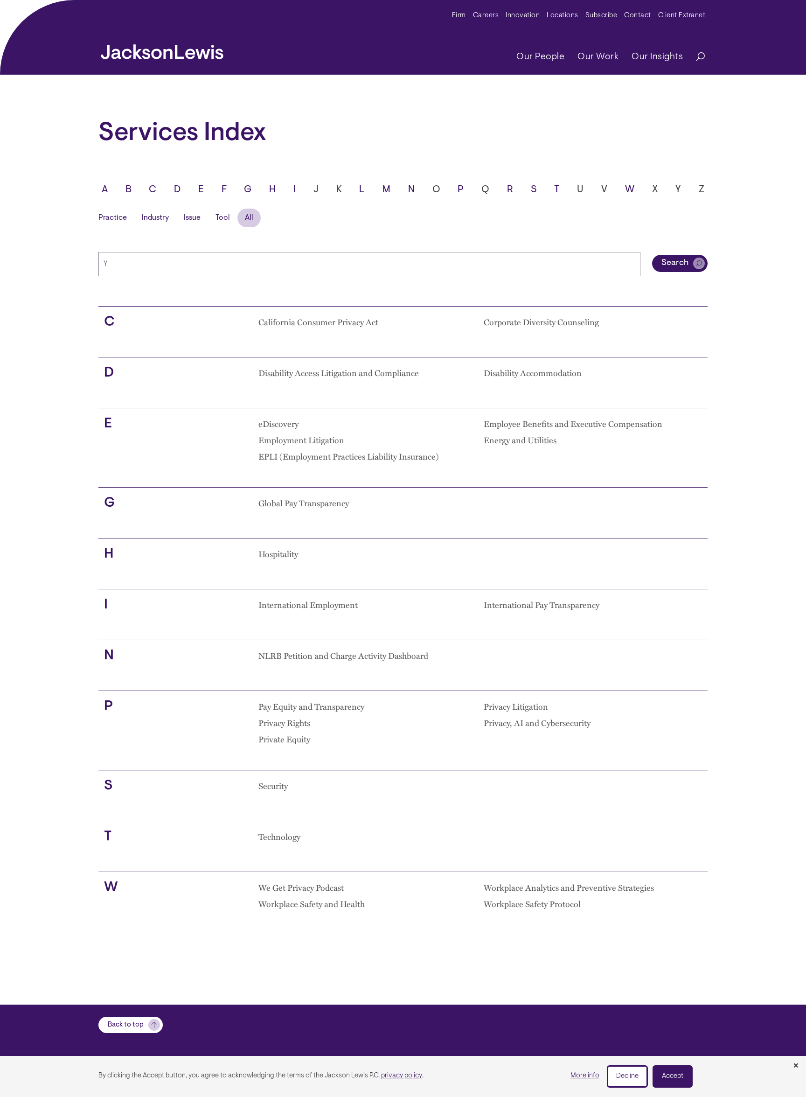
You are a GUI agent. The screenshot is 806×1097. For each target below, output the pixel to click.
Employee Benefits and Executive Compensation (573, 424)
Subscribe (601, 15)
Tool (222, 218)
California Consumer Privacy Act (318, 322)
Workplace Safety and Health (311, 904)
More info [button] (584, 1075)
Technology (279, 837)
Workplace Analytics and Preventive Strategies (569, 887)
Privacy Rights (284, 723)
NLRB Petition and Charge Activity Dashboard (343, 656)
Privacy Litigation (516, 706)
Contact (637, 15)
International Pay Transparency (541, 605)
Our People (540, 57)
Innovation (523, 15)
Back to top (126, 1024)
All (249, 218)
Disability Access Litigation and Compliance (338, 373)
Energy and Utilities (520, 440)
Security (273, 786)
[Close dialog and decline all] (795, 1066)
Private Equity (284, 739)
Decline (627, 1076)
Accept (672, 1076)
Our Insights (657, 57)
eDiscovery (278, 424)
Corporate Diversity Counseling (541, 322)
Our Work (597, 57)
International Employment (308, 605)
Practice (112, 218)
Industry (155, 218)
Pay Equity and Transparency (311, 706)
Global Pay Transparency (303, 503)
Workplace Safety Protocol (532, 904)
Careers (486, 15)
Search (674, 263)
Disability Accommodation (533, 373)
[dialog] (403, 1076)
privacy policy (401, 1075)
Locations (562, 15)
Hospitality (278, 554)
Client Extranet (682, 15)
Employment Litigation (301, 440)
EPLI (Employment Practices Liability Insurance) (348, 456)
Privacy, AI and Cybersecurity (537, 723)
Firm (459, 15)
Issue (192, 218)
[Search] (696, 57)
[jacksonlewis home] (162, 49)
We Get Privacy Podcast (301, 887)
